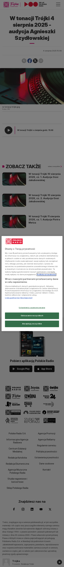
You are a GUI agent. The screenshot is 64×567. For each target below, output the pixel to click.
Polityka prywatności (46, 274)
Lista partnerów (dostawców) (18, 298)
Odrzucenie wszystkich (32, 315)
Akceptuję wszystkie (32, 324)
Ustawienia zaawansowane (32, 308)
